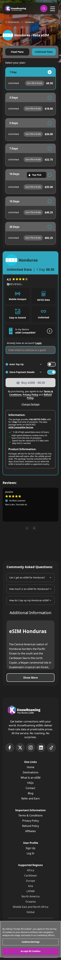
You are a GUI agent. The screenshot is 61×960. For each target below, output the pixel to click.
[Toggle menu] (52, 9)
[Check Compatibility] (49, 331)
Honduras (29, 22)
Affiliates (30, 831)
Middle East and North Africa (30, 907)
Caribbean (30, 875)
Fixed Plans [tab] (17, 51)
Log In (30, 853)
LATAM (31, 891)
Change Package (30, 404)
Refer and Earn (30, 798)
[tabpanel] (30, 156)
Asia (30, 886)
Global (30, 912)
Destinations (30, 772)
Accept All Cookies (30, 951)
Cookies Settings (30, 941)
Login (38, 343)
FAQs (30, 783)
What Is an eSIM (31, 777)
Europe (30, 881)
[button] (27, 528)
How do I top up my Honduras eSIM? (29, 600)
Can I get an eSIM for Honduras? (27, 577)
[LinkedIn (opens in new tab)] (41, 747)
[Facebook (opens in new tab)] (9, 747)
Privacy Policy (30, 394)
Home (30, 767)
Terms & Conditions (30, 815)
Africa (30, 870)
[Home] (15, 9)
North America (30, 896)
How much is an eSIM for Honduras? (29, 588)
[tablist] (30, 52)
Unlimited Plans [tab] (44, 51)
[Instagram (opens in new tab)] (30, 747)
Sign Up (30, 848)
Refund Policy (30, 826)
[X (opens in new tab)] (20, 747)
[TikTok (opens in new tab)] (51, 747)
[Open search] (43, 8)
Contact (30, 788)
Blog (30, 793)
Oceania (31, 901)
